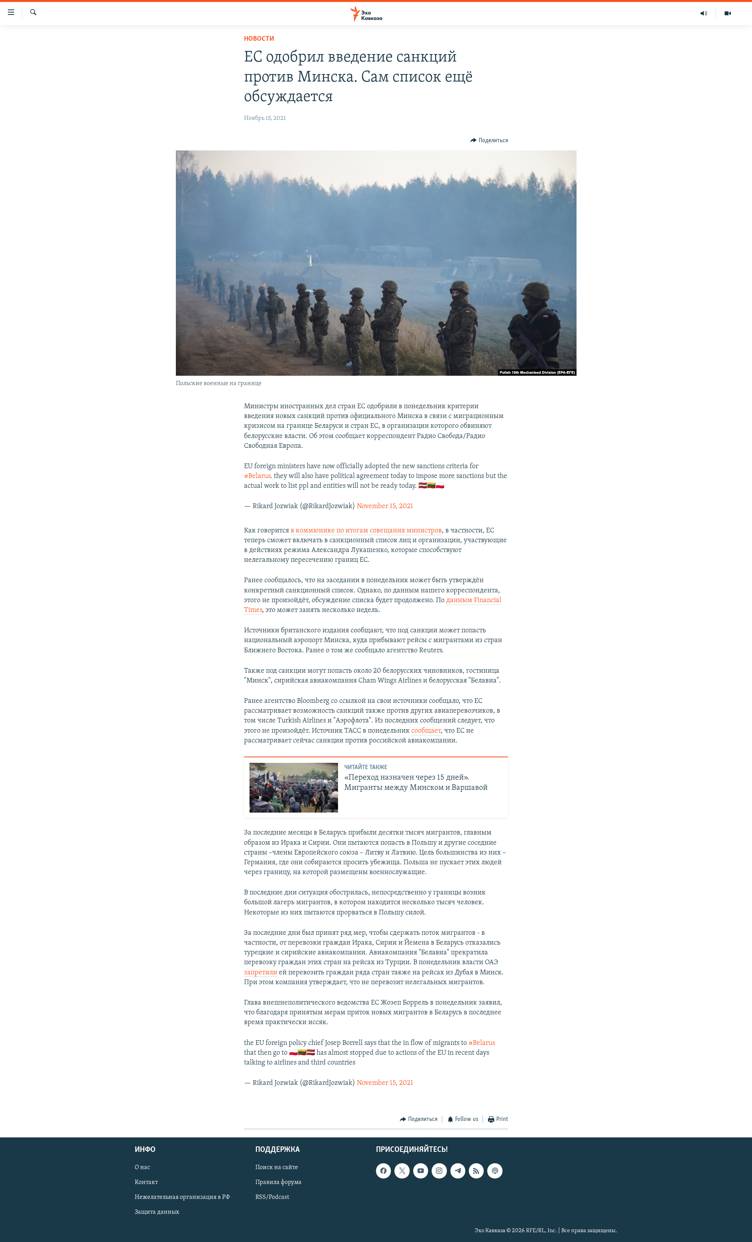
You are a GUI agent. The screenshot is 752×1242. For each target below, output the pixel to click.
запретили (260, 972)
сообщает (426, 731)
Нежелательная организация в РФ (182, 1197)
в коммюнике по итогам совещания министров (366, 530)
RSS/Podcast (272, 1197)
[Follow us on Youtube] (420, 1170)
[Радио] (704, 13)
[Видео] (727, 13)
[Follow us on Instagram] (439, 1170)
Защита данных (157, 1212)
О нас (142, 1167)
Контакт (146, 1182)
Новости (259, 39)
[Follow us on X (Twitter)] (401, 1170)
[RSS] (476, 1170)
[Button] (489, 141)
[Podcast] (494, 1170)
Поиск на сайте (276, 1167)
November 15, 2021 (385, 506)
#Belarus (257, 476)
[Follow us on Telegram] (457, 1170)
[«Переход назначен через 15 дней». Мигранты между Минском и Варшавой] (293, 788)
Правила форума (278, 1182)
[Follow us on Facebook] (383, 1170)
